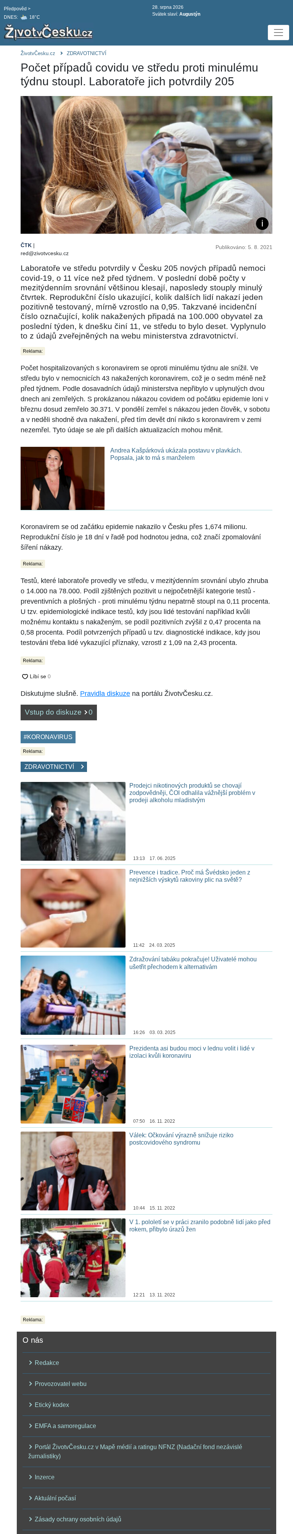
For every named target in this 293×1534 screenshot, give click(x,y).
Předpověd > (17, 8)
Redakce (46, 1363)
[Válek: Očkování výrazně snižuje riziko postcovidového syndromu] (73, 1170)
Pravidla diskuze (105, 693)
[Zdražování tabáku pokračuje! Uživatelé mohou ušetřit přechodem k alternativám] (73, 995)
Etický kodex (51, 1405)
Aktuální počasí (54, 1498)
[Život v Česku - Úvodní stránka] (49, 32)
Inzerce (44, 1477)
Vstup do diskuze (59, 712)
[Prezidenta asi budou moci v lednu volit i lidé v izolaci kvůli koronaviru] (73, 1083)
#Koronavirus (48, 737)
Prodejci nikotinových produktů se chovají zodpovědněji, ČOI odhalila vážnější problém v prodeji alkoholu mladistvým (192, 792)
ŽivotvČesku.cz (38, 53)
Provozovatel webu (60, 1384)
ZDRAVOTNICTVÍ (86, 53)
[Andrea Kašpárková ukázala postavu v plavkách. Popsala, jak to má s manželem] (63, 478)
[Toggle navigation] (278, 32)
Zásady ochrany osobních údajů (77, 1519)
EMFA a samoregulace (64, 1426)
